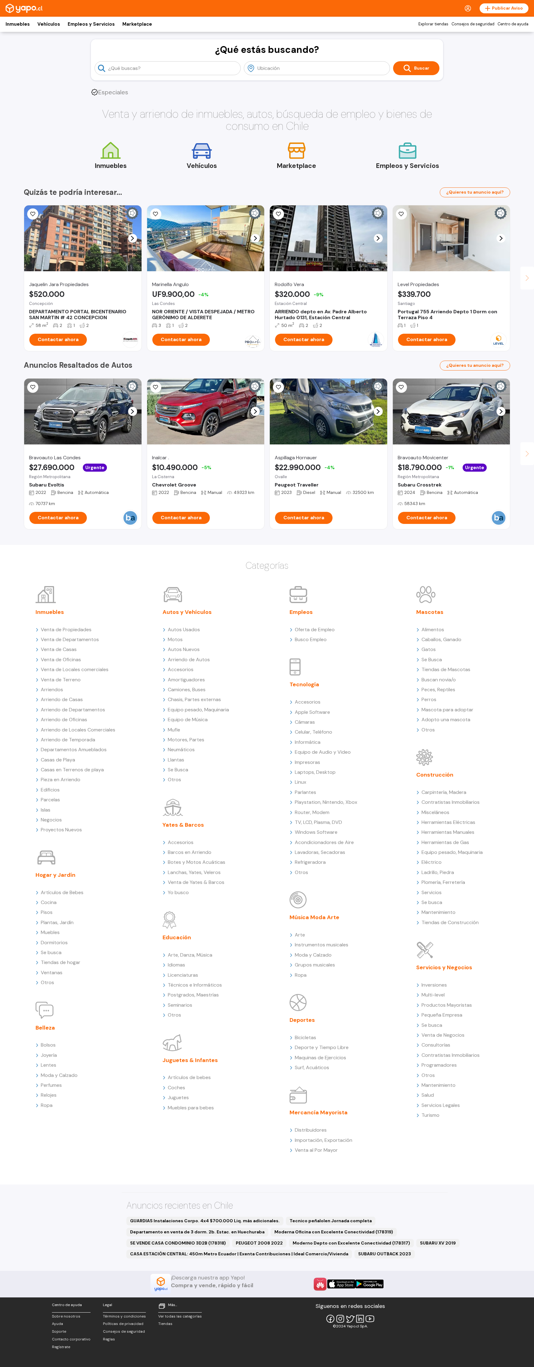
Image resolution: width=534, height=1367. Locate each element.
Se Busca (178, 769)
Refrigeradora (310, 862)
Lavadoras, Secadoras (320, 852)
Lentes (48, 1065)
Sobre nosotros (66, 1316)
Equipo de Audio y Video (323, 752)
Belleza (45, 1027)
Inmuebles (18, 24)
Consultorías (436, 1045)
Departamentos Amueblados (74, 749)
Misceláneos (435, 812)
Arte (300, 935)
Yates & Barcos (183, 825)
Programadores (439, 1065)
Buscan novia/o (439, 679)
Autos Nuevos (184, 649)
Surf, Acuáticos (312, 1067)
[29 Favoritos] (401, 214)
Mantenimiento (439, 912)
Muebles (50, 932)
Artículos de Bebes (62, 892)
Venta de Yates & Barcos (196, 882)
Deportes (302, 1020)
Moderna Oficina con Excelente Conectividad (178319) (333, 1232)
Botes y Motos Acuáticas (196, 862)
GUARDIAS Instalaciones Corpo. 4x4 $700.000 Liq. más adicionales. (205, 1220)
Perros (429, 699)
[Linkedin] (360, 1319)
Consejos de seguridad (472, 24)
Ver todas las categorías (180, 1316)
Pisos (47, 912)
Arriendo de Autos (189, 659)
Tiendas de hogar (60, 962)
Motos (175, 639)
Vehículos (48, 24)
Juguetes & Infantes (190, 1060)
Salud (428, 1095)
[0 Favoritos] (155, 214)
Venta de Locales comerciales (74, 669)
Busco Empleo (311, 639)
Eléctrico (432, 862)
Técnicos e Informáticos (195, 985)
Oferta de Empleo (315, 629)
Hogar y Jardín (55, 875)
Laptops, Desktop (315, 772)
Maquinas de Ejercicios (320, 1057)
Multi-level (433, 995)
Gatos (429, 649)
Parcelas (50, 799)
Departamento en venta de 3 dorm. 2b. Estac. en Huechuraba (197, 1232)
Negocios (51, 819)
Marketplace (137, 24)
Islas (45, 810)
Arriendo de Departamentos (73, 709)
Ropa (47, 1105)
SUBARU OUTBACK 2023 (384, 1254)
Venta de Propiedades (66, 629)
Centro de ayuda (513, 24)
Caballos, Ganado (441, 639)
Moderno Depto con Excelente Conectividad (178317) (351, 1243)
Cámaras (305, 722)
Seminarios (180, 1005)
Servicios (432, 892)
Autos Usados (184, 629)
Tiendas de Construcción (450, 922)
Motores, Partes (186, 739)
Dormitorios (54, 942)
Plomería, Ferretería (443, 882)
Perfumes (51, 1085)
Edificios (50, 789)
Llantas (176, 759)
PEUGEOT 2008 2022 (259, 1243)
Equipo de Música (188, 719)
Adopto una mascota (446, 719)
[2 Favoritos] (278, 214)
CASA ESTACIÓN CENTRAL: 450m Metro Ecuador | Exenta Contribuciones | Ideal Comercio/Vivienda (239, 1254)
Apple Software (312, 712)
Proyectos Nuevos (61, 829)
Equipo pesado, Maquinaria (198, 709)
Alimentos (433, 629)
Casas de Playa (58, 759)
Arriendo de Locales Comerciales (78, 729)
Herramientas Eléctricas (448, 822)
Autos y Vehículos (187, 612)
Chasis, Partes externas (194, 699)
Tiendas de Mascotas (446, 669)
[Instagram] (340, 1319)
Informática (307, 742)
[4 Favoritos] (32, 214)
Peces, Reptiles (438, 689)
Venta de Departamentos (70, 639)
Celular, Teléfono (313, 732)
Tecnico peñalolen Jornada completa (331, 1220)
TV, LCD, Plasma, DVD (318, 822)
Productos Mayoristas (447, 1005)
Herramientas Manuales (448, 832)
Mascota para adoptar (447, 709)
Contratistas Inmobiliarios (451, 802)
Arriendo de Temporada (68, 739)
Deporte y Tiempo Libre (322, 1047)
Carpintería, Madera (444, 792)
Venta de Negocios (443, 1035)
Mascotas (429, 612)
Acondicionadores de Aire (324, 842)
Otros (47, 982)
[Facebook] (330, 1319)
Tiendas (165, 1323)
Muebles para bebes (191, 1107)
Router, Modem (312, 812)
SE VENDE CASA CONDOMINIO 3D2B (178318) (178, 1243)
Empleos (301, 612)
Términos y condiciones (124, 1316)
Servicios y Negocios (444, 967)
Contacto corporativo (71, 1339)
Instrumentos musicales (321, 944)
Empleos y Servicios (91, 24)
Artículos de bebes (189, 1077)
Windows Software (316, 832)
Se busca (51, 952)
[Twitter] (350, 1319)
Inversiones (434, 985)
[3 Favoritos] (155, 387)
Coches (176, 1087)
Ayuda (57, 1323)
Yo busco (178, 892)
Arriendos (52, 689)
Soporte (59, 1331)
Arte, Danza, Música (190, 955)
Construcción (434, 774)
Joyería (49, 1055)
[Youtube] (370, 1319)
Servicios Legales (441, 1105)
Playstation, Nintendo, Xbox (326, 802)
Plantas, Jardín (57, 922)
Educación (177, 937)
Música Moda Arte (314, 917)
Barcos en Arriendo (189, 852)
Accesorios (180, 669)
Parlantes (305, 792)
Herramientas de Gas (445, 842)
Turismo (430, 1115)
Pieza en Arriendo (60, 779)
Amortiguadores (186, 679)
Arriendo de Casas (62, 699)
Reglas (109, 1339)
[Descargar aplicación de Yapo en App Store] (341, 1283)
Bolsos (48, 1045)
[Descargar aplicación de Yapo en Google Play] (369, 1283)
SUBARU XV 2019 (438, 1243)
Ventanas (51, 972)
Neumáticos (181, 749)
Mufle (174, 729)
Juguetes (178, 1097)
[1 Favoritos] (32, 387)
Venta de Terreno (61, 679)
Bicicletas (305, 1037)
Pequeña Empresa (442, 1015)
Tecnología (304, 684)
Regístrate (61, 1346)
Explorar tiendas (433, 24)
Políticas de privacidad (123, 1323)
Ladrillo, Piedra (438, 872)
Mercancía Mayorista (319, 1112)
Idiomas (176, 965)
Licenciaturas (183, 975)
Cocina (49, 902)
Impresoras (307, 762)
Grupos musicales (315, 965)
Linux (300, 782)
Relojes (49, 1095)
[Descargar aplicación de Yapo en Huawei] (320, 1284)
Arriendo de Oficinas (64, 719)
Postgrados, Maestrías (193, 995)
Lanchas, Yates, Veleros (194, 872)
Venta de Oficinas (61, 659)
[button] (132, 238)
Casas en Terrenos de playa (72, 769)
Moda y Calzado (59, 1075)
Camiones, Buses (187, 689)
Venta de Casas (59, 649)
